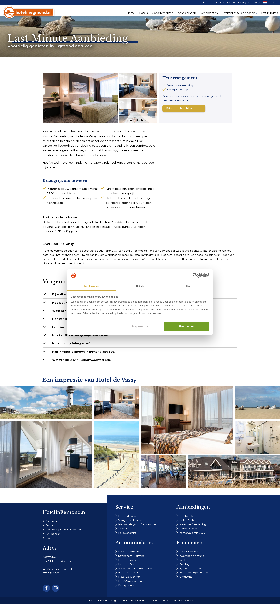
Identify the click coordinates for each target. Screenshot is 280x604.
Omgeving (185, 576)
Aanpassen (137, 326)
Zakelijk (256, 2)
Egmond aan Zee (190, 568)
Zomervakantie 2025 (192, 532)
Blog (48, 538)
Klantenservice (216, 2)
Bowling (184, 564)
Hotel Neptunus (128, 572)
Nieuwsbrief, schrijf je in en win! (137, 524)
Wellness (184, 560)
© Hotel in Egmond (96, 600)
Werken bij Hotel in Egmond (63, 529)
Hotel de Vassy (127, 560)
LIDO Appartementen (132, 580)
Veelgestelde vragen (238, 2)
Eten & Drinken (188, 551)
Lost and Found (128, 516)
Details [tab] (140, 286)
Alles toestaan (186, 326)
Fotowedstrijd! (127, 532)
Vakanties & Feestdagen (239, 13)
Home (131, 13)
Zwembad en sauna (191, 555)
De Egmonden (127, 585)
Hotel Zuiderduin (128, 551)
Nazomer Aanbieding (192, 524)
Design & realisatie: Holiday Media (127, 600)
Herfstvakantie (188, 528)
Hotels (143, 13)
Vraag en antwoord (130, 520)
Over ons (51, 521)
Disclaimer (176, 600)
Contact (274, 2)
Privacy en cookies (158, 600)
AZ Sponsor (53, 533)
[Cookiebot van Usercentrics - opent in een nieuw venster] (195, 275)
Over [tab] (188, 286)
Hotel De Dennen (129, 576)
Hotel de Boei (126, 564)
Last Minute (186, 516)
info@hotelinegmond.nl (57, 569)
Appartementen (162, 13)
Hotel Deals (186, 520)
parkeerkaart (115, 207)
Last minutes (269, 13)
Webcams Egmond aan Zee (196, 572)
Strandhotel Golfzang (131, 555)
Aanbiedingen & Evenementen (198, 13)
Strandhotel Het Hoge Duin (135, 568)
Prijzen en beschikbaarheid (183, 108)
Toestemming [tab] (91, 286)
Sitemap (189, 600)
